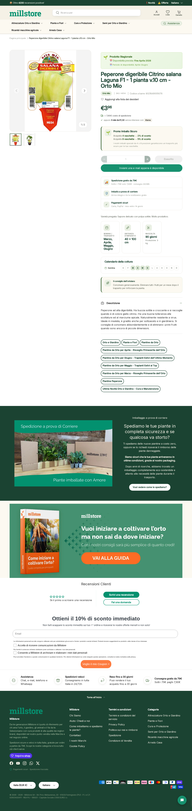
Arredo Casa (55, 30)
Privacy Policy (117, 724)
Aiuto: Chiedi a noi (79, 720)
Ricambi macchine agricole (25, 30)
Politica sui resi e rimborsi (123, 729)
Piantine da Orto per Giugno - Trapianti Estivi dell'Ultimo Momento (138, 358)
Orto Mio (106, 93)
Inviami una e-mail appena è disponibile (141, 168)
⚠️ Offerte (163, 3)
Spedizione (115, 735)
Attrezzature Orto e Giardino (26, 23)
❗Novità (150, 3)
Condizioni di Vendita (120, 740)
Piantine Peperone (112, 381)
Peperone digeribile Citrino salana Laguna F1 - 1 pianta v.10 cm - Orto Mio (62, 38)
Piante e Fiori (56, 23)
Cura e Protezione (83, 23)
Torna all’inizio (94, 697)
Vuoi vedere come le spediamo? (150, 487)
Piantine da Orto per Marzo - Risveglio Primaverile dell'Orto (134, 373)
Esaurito (169, 159)
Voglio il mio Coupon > (96, 664)
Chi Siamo (75, 715)
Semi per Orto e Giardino (114, 23)
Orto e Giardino (111, 342)
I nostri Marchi (77, 740)
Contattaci (75, 735)
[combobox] (96, 12)
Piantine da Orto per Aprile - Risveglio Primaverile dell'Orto (134, 350)
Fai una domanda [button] (121, 602)
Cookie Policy (77, 746)
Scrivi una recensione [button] (121, 594)
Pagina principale (18, 38)
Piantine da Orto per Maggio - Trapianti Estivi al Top (130, 365)
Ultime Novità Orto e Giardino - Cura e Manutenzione (131, 388)
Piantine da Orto (149, 342)
